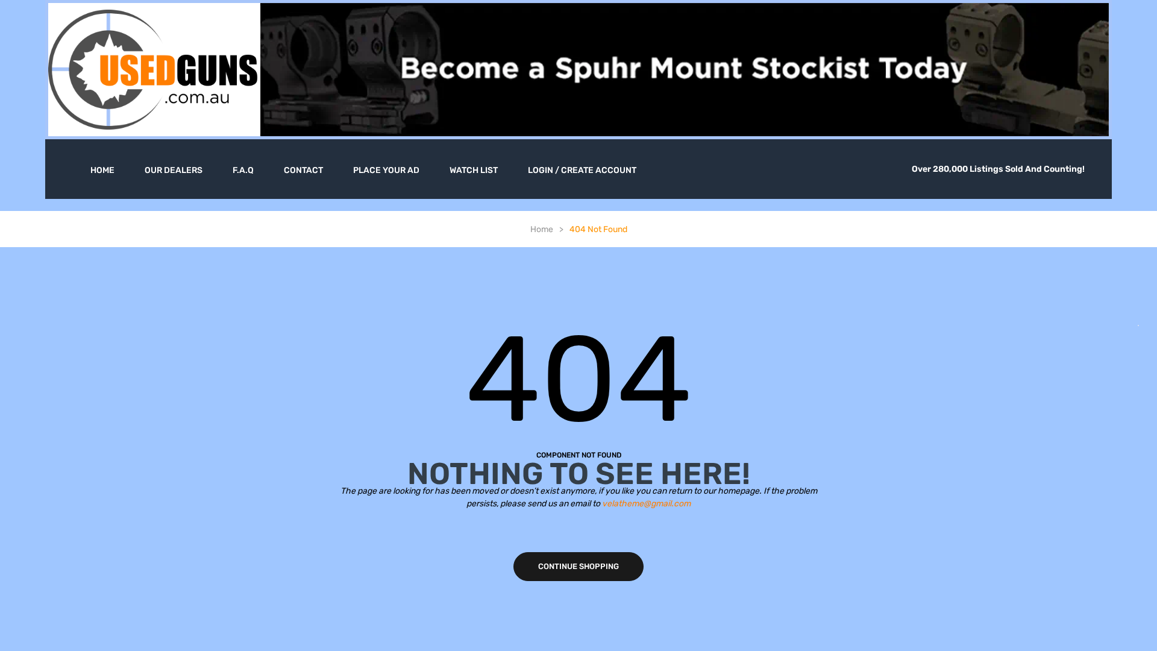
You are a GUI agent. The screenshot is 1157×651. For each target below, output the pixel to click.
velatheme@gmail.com (646, 503)
